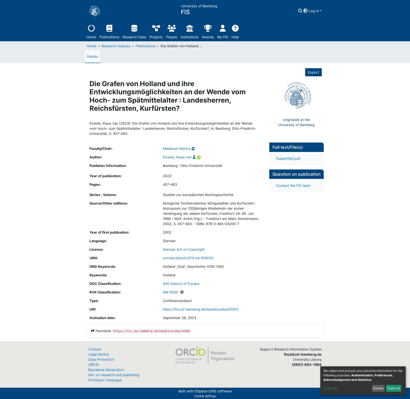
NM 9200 (170, 292)
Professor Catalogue (105, 380)
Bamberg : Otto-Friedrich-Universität (192, 165)
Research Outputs (116, 46)
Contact (94, 349)
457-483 (170, 184)
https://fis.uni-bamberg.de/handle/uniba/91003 (200, 309)
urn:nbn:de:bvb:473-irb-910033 (188, 258)
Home (91, 37)
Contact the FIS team (293, 185)
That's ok (393, 388)
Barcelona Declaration (106, 370)
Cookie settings (205, 396)
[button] (305, 10)
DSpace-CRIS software (213, 391)
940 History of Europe (181, 283)
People (171, 37)
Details (92, 56)
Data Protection (101, 359)
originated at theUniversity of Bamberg (296, 122)
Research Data (134, 37)
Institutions (189, 37)
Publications (109, 37)
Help (235, 37)
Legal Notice (98, 354)
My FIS (222, 37)
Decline (378, 388)
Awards (208, 37)
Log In (314, 11)
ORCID (93, 364)
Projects (156, 37)
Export (313, 72)
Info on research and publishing (113, 375)
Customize (330, 388)
